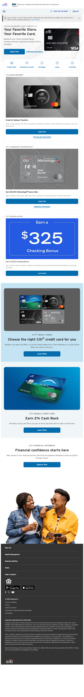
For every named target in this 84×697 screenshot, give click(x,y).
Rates (7, 568)
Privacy (7, 605)
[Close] (79, 18)
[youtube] (13, 592)
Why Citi (8, 548)
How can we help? (61, 11)
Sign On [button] (75, 11)
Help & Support (10, 574)
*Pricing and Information (55, 137)
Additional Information (33, 52)
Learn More (36, 20)
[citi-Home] (5, 5)
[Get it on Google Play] (12, 587)
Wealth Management (12, 554)
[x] (9, 592)
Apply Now (17, 52)
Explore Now (48, 464)
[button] (4, 11)
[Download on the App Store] (28, 587)
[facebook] (5, 592)
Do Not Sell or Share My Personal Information (18, 610)
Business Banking (11, 561)
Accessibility (8, 613)
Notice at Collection (11, 608)
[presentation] (34, 6)
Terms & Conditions (11, 602)
